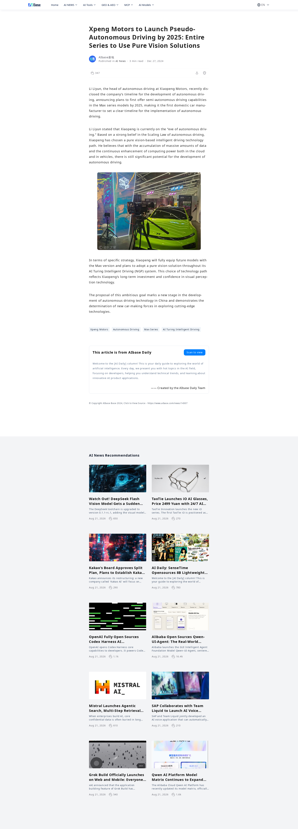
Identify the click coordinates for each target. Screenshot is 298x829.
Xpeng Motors (99, 329)
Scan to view (195, 352)
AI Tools (88, 5)
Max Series (151, 329)
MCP (127, 5)
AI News (121, 61)
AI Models (145, 5)
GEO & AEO (108, 5)
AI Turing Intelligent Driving (181, 329)
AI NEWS (69, 5)
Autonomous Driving (126, 329)
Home (54, 5)
